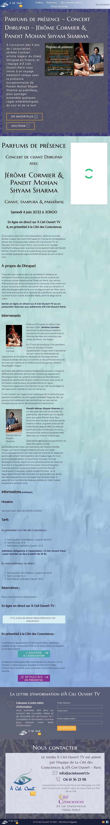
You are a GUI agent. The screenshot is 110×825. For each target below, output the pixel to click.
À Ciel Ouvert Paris (66, 785)
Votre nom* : (63, 710)
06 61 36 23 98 (74, 779)
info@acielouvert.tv (74, 773)
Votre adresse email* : (66, 718)
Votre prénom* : (64, 703)
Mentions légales (68, 822)
